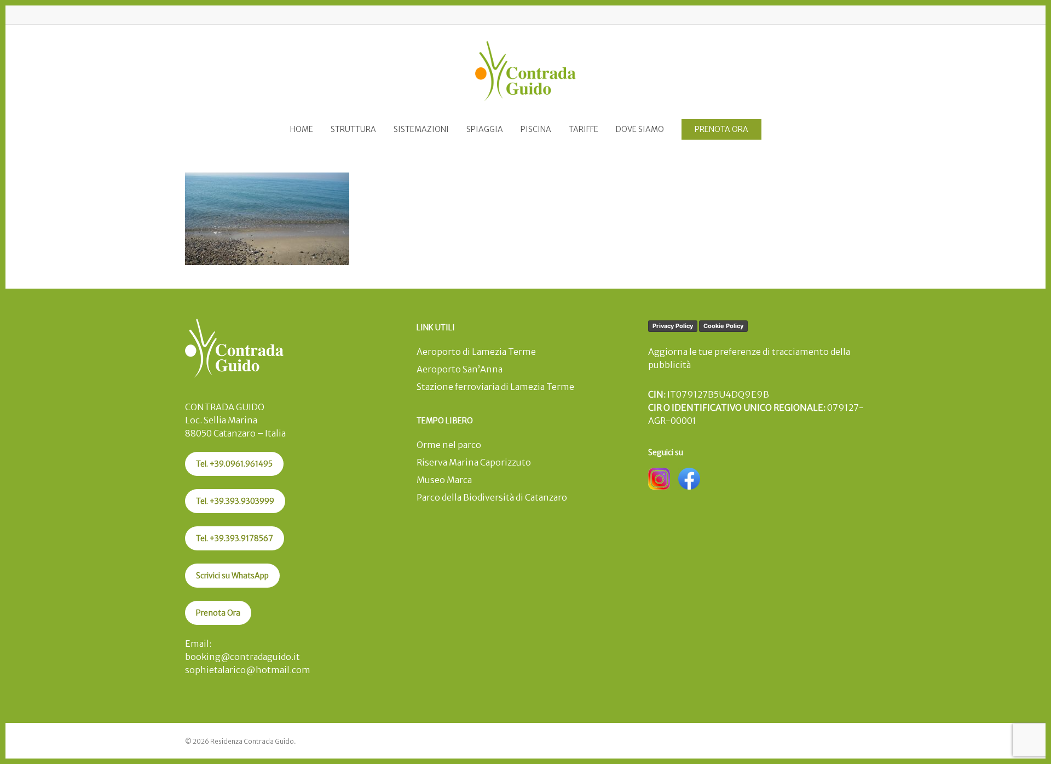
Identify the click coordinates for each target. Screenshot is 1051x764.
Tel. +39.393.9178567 (234, 538)
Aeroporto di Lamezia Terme (476, 351)
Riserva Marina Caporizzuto (474, 462)
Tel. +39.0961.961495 (234, 464)
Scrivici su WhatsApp (232, 576)
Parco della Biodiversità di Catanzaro (492, 497)
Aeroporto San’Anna (460, 369)
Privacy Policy (672, 326)
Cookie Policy (723, 326)
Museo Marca (444, 479)
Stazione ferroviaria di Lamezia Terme (495, 386)
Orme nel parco (449, 444)
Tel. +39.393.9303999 (235, 501)
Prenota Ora (218, 613)
